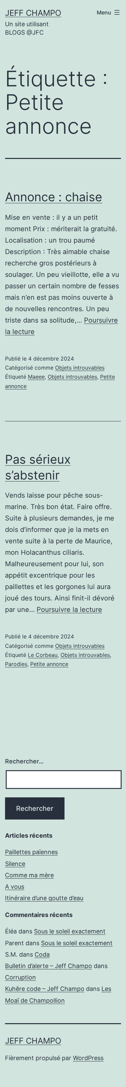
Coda (42, 954)
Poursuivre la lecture (69, 609)
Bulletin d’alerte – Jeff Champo (48, 965)
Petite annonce (49, 664)
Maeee (36, 376)
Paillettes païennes (31, 851)
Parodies (16, 664)
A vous (14, 886)
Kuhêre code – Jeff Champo (44, 988)
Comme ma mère (29, 875)
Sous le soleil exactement (70, 931)
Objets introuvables (79, 367)
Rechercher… (24, 761)
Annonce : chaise (53, 197)
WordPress (88, 1057)
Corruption (20, 977)
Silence (15, 863)
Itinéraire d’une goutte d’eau (44, 898)
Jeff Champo (33, 13)
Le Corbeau (42, 655)
